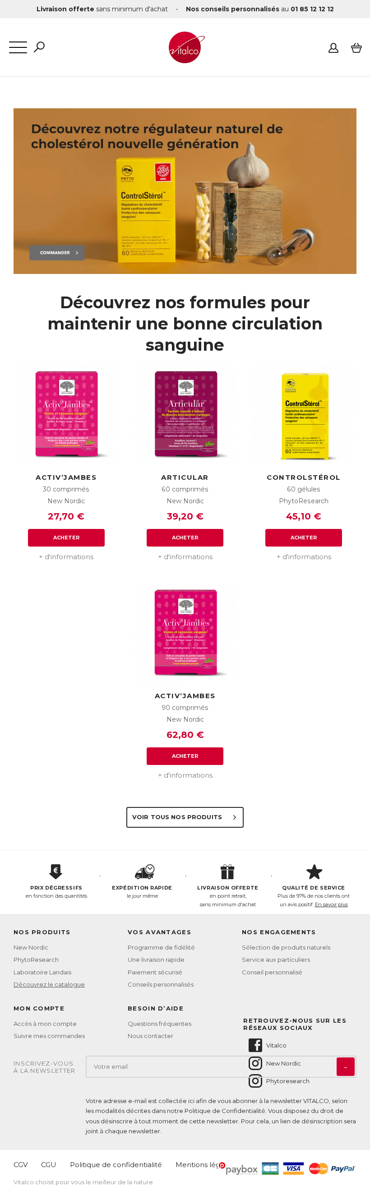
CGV (21, 1164)
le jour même (142, 892)
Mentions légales (205, 1164)
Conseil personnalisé (272, 972)
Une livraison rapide (156, 959)
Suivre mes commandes (49, 1035)
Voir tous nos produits (178, 817)
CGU (48, 1164)
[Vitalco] (184, 58)
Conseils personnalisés (161, 984)
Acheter (66, 537)
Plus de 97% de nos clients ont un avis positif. (314, 896)
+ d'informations (66, 556)
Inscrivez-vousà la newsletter (45, 1067)
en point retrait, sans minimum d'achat (227, 896)
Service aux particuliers (276, 959)
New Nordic (31, 947)
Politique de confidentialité (116, 1164)
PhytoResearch (36, 959)
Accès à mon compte (45, 1023)
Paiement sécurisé (155, 972)
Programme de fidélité (161, 947)
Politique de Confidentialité (225, 1110)
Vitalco (276, 1045)
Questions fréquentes (159, 1023)
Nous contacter (150, 1035)
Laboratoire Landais (42, 972)
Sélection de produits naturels (286, 947)
